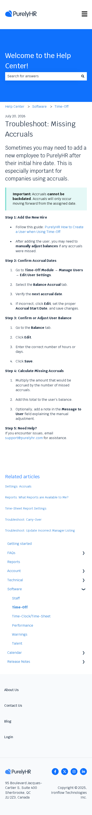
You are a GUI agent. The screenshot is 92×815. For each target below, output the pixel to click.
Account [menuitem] (14, 571)
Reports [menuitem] (13, 562)
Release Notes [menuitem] (18, 661)
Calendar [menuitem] (14, 652)
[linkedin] (83, 771)
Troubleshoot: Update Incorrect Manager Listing (40, 530)
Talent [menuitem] (17, 643)
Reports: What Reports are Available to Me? (36, 497)
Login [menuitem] (8, 737)
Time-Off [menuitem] (20, 607)
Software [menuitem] (14, 589)
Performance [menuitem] (22, 625)
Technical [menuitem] (15, 580)
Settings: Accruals (18, 486)
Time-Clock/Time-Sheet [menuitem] (31, 616)
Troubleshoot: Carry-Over (23, 519)
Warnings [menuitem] (19, 634)
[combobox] (42, 76)
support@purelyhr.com (24, 438)
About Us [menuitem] (11, 690)
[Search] (83, 76)
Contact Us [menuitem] (13, 705)
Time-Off (61, 106)
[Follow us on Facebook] (55, 771)
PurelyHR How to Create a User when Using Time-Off (49, 229)
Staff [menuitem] (16, 598)
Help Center (14, 106)
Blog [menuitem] (7, 721)
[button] (83, 553)
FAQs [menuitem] (11, 553)
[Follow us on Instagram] (74, 771)
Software (39, 106)
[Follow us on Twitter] (64, 771)
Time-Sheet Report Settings (25, 508)
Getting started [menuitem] (19, 543)
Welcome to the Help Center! (38, 60)
